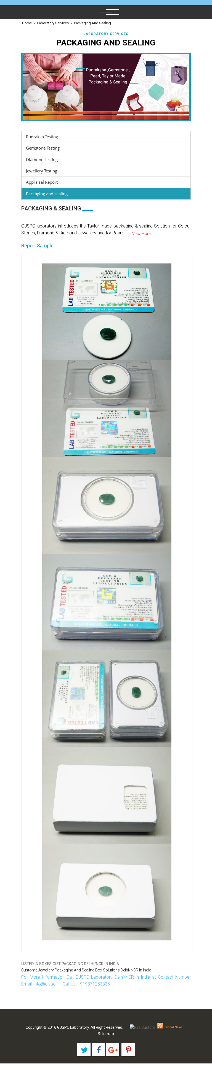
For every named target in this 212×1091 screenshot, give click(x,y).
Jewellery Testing (41, 171)
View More (141, 233)
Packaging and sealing (47, 193)
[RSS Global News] (170, 1027)
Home (26, 23)
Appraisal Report (42, 182)
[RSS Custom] (142, 1027)
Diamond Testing (42, 159)
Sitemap (106, 1034)
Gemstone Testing (43, 148)
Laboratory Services (53, 23)
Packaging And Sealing (92, 23)
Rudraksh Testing (42, 136)
